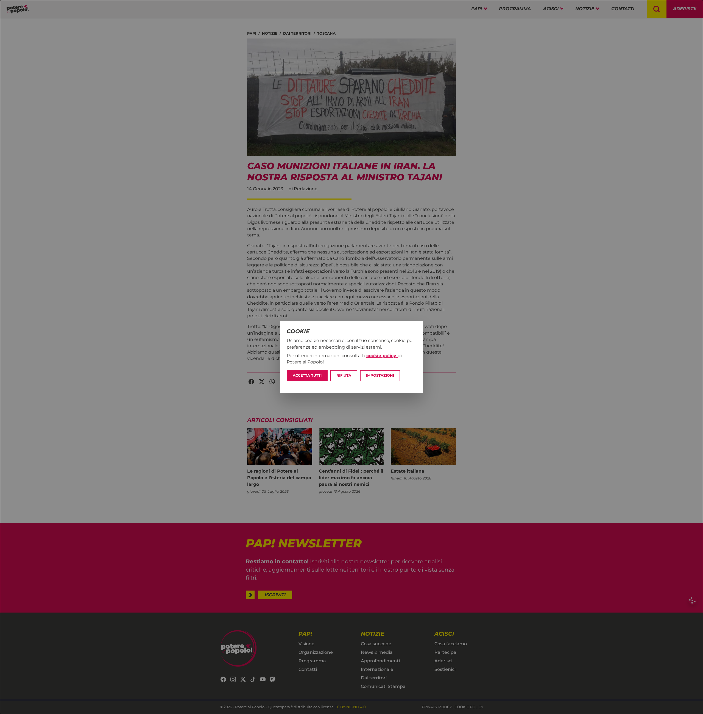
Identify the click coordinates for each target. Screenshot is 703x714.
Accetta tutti (307, 375)
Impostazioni (380, 375)
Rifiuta (343, 375)
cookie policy (382, 355)
